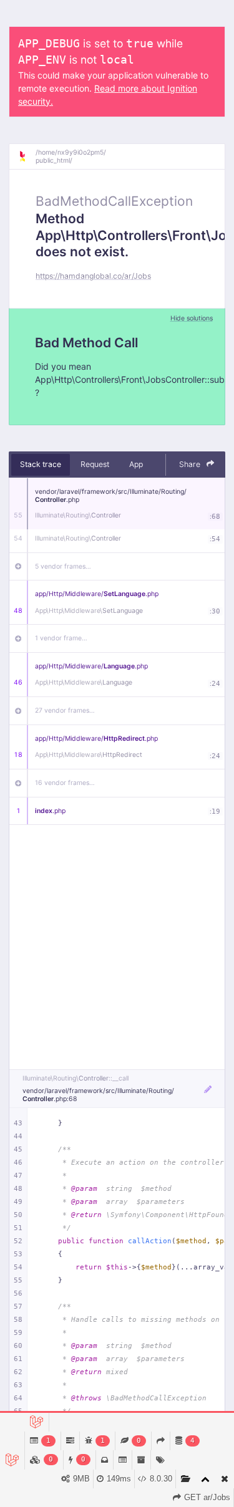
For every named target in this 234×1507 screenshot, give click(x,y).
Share (190, 464)
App (136, 464)
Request (94, 464)
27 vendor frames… (65, 710)
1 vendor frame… (61, 638)
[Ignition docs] (27, 156)
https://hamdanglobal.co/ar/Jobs (93, 276)
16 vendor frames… (65, 783)
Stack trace (40, 464)
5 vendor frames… (63, 566)
